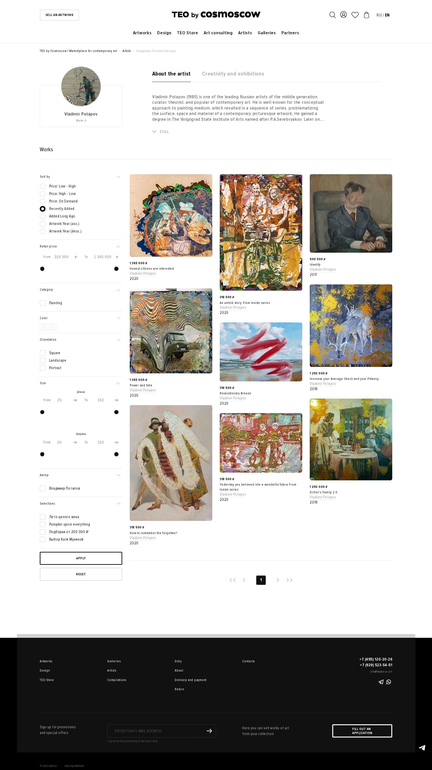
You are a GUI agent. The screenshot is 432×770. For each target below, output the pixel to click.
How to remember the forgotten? (153, 533)
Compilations (116, 680)
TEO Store (187, 33)
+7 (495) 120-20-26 (376, 659)
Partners (290, 33)
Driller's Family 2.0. (324, 492)
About (179, 671)
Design (164, 33)
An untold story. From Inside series (245, 303)
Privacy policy (48, 766)
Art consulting (218, 33)
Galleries (267, 33)
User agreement (74, 766)
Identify (315, 265)
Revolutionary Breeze (235, 393)
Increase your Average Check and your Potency (344, 379)
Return (179, 689)
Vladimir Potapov (143, 273)
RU (379, 15)
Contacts (248, 661)
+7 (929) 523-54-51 (376, 665)
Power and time (141, 385)
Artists (245, 33)
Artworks (142, 33)
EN (387, 15)
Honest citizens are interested (152, 269)
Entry (178, 661)
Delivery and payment (190, 680)
